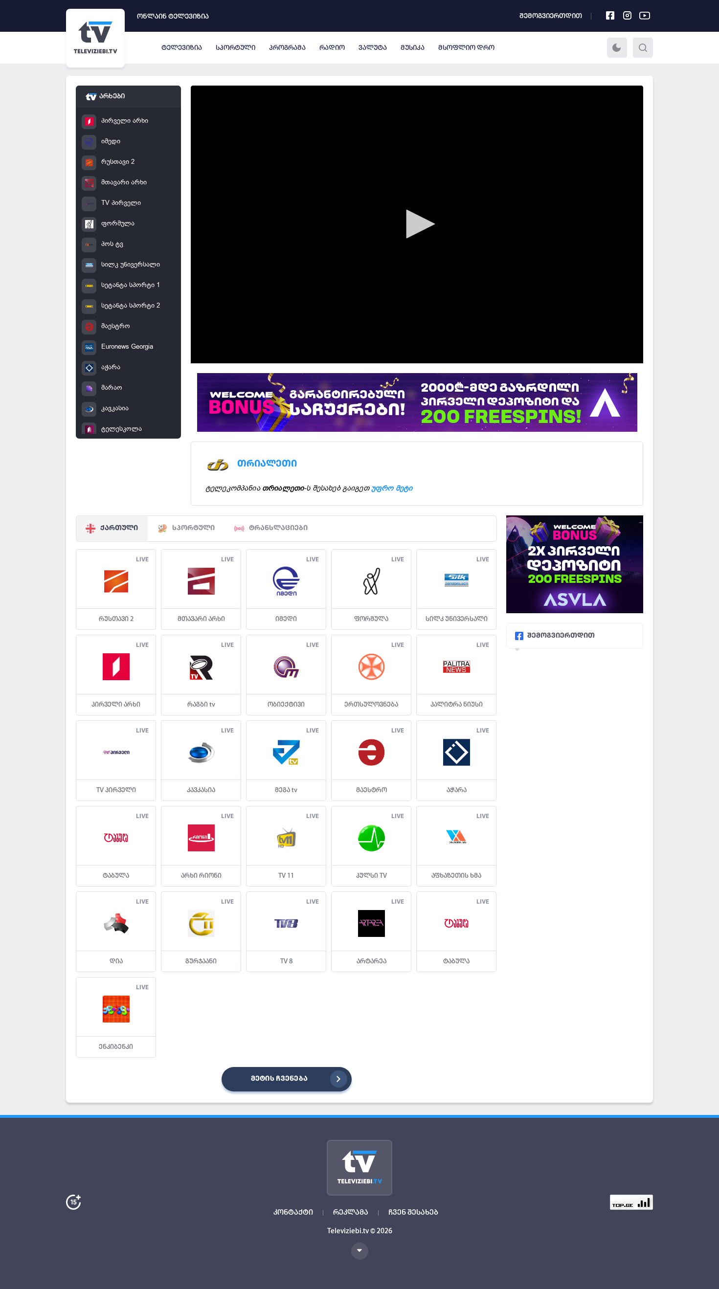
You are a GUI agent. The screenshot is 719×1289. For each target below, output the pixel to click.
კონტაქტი (293, 1213)
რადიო (332, 48)
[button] (417, 223)
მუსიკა (413, 48)
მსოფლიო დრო (466, 48)
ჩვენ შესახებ (413, 1213)
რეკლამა (350, 1213)
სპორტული (235, 48)
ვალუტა (373, 48)
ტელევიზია (181, 48)
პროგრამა (287, 48)
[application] (417, 224)
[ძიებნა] (643, 48)
